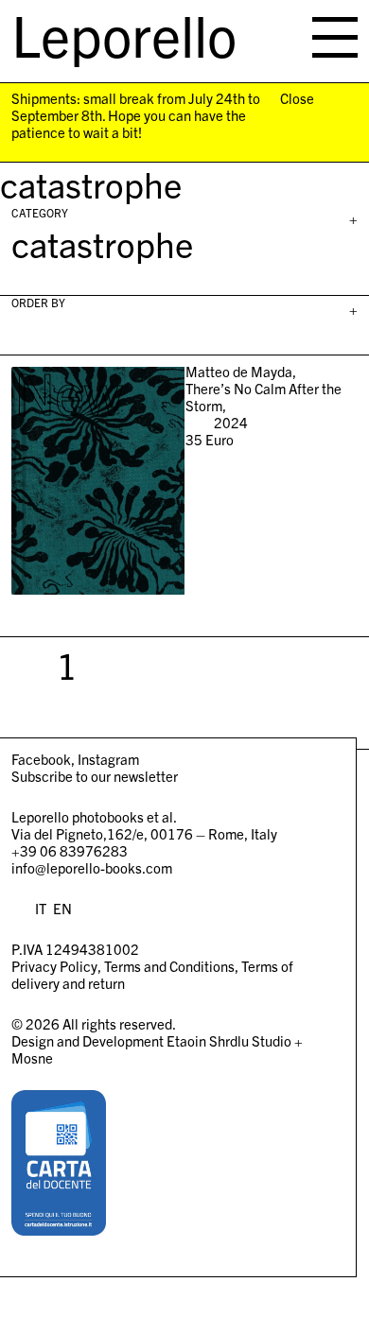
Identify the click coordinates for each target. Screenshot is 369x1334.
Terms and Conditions (169, 966)
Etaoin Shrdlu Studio (229, 1040)
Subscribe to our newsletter (94, 776)
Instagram (108, 759)
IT (40, 908)
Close (297, 98)
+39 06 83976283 (69, 850)
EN (62, 908)
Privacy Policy (54, 966)
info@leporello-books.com (91, 867)
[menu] (335, 37)
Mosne (32, 1057)
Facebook (41, 759)
